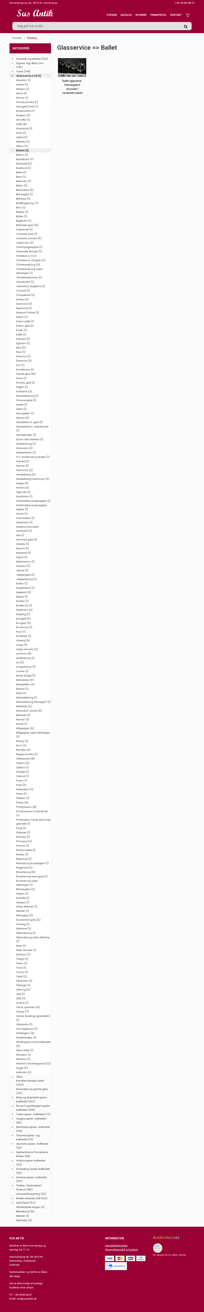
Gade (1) (21, 405)
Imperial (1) (23, 553)
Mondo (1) (22, 719)
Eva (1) (20, 365)
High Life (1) (23, 492)
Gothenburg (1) (26, 444)
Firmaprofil (158, 15)
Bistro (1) (21, 185)
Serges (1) (22, 902)
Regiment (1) (24, 868)
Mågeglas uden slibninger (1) (33, 735)
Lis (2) (20, 662)
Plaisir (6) (22, 802)
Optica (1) (22, 767)
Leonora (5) (23, 654)
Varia (19, 71)
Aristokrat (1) (24, 128)
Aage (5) (22, 1068)
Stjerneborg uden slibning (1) (33, 939)
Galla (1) (21, 409)
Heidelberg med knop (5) (32, 479)
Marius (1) (22, 689)
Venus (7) (22, 1012)
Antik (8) (21, 124)
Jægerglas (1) (25, 575)
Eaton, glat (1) (24, 326)
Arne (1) (21, 133)
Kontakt (176, 15)
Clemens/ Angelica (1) (30, 286)
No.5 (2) (21, 745)
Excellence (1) (25, 369)
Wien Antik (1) (24, 1050)
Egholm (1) (23, 343)
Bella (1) (21, 172)
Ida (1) (20, 535)
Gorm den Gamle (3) (29, 439)
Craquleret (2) (25, 295)
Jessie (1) (22, 570)
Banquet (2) (24, 164)
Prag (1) (21, 828)
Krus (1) (21, 632)
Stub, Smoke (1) (26, 950)
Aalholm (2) (23, 1072)
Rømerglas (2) (25, 889)
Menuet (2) (23, 715)
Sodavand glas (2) (28, 920)
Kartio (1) (21, 583)
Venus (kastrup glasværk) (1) (33, 1018)
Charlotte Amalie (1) (29, 251)
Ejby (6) (21, 347)
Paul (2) (21, 785)
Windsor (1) (23, 1055)
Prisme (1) (22, 846)
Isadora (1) (23, 566)
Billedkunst (23, 1211)
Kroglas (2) (23, 623)
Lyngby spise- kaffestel (31, 1119)
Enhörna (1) (23, 356)
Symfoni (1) (23, 954)
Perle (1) (21, 794)
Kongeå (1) (23, 619)
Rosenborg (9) (25, 872)
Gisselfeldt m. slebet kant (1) (32, 428)
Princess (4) (24, 841)
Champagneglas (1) (29, 247)
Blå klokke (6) (25, 190)
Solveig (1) (22, 924)
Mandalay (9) (25, 680)
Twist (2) (21, 976)
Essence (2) (24, 361)
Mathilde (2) (24, 706)
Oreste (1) (22, 772)
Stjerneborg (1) (25, 933)
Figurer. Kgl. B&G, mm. (30, 63)
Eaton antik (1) (25, 321)
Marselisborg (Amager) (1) (33, 702)
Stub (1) (21, 946)
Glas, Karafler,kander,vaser (30, 1079)
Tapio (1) (21, 963)
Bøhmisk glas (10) (27, 225)
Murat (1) (21, 724)
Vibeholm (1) (24, 1024)
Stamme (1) (23, 928)
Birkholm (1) (23, 181)
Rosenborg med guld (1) (32, 876)
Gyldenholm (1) (26, 452)
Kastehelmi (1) (25, 588)
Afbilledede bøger (28, 1207)
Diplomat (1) (24, 308)
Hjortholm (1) (24, 496)
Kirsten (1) (22, 601)
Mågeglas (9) (25, 728)
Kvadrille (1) (23, 636)
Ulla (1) (20, 994)
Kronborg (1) (24, 627)
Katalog (126, 15)
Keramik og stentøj (28, 59)
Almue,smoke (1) (27, 102)
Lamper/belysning (28, 1194)
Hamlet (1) (22, 461)
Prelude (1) (23, 832)
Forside (112, 15)
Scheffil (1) (22, 898)
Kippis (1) (22, 597)
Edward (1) (23, 339)
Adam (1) (22, 84)
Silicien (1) (22, 911)
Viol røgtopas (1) (26, 1029)
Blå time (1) (23, 199)
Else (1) (20, 352)
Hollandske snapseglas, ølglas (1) (31, 507)
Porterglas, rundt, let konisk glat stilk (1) (33, 822)
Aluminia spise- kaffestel (32, 1144)
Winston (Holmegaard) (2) (33, 1063)
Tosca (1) (22, 972)
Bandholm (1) (24, 159)
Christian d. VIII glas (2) (30, 260)
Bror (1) (20, 207)
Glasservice (24, 76)
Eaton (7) (22, 317)
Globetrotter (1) (26, 435)
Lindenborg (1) (25, 658)
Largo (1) (21, 645)
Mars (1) (21, 693)
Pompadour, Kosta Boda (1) (32, 813)
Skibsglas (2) (24, 915)
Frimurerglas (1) (26, 400)
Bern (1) (21, 177)
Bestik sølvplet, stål (28, 1198)
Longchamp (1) (25, 667)
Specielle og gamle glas (32, 1089)
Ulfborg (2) (23, 990)
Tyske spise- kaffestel (30, 1114)
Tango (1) (22, 959)
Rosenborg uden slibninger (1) (27, 883)
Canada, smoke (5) (29, 238)
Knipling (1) (23, 614)
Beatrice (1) (23, 168)
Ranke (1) (22, 854)
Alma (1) (21, 93)
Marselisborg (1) (26, 697)
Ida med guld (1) (26, 539)
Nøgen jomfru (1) (27, 754)
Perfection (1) (24, 789)
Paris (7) (21, 780)
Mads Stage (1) (25, 675)
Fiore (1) (21, 378)
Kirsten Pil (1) (24, 605)
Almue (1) (22, 98)
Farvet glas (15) (26, 374)
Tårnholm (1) (24, 981)
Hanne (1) (22, 466)
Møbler (20, 1216)
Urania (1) (22, 1003)
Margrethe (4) (25, 684)
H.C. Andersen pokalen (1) (33, 457)
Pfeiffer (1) (22, 798)
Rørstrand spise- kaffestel (33, 1127)
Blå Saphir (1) (24, 194)
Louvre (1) (22, 671)
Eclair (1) (21, 330)
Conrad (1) (23, 291)
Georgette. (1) (25, 413)
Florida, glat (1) (25, 383)
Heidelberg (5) (25, 474)
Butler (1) (21, 216)
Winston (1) (23, 1059)
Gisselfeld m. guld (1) (29, 422)
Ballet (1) (22, 150)
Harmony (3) (24, 470)
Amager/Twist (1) (27, 106)
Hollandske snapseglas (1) (33, 501)
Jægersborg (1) (26, 579)
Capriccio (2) (24, 243)
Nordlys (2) (23, 750)
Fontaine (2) (24, 391)
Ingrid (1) (21, 557)
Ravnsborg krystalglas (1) (32, 863)
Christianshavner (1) (29, 277)
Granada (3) (24, 448)
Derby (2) (22, 299)
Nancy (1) (22, 741)
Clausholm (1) (25, 282)
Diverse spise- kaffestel (31, 1177)
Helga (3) (22, 483)
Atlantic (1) (22, 142)
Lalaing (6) (23, 640)
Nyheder (141, 15)
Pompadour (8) (26, 807)
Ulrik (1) (20, 998)
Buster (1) (22, 212)
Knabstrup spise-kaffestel (33, 1169)
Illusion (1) (22, 548)
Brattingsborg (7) (27, 203)
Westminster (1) (26, 1037)
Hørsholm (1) (24, 522)
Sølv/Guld (22, 1203)
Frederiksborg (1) (27, 396)
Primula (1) (23, 837)
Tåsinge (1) (23, 985)
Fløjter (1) (22, 387)
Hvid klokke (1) (25, 518)
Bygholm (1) (23, 221)
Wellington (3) (25, 1033)
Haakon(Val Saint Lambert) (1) (27, 529)
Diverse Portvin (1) (27, 312)
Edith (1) (21, 334)
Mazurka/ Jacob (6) (29, 711)
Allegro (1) (22, 89)
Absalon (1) (23, 80)
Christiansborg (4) (28, 265)
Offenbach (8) (25, 759)
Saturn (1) (22, 893)
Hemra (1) (22, 488)
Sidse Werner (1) (26, 906)
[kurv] (187, 15)
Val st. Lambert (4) (28, 1007)
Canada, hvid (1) (26, 234)
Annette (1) (23, 120)
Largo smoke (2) (27, 649)
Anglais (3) (23, 115)
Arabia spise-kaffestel (30, 1160)
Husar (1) (21, 514)
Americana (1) (25, 111)
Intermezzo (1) (25, 561)
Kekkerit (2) (23, 592)
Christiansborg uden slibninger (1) (29, 271)
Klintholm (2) (24, 610)
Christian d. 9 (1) (26, 256)
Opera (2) (22, 763)
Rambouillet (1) (25, 850)
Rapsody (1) (23, 859)
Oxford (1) (22, 776)
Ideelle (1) (22, 544)
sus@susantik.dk (27, 1298)
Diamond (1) (24, 304)
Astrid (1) (21, 137)
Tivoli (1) (21, 968)
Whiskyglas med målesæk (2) (33, 1044)
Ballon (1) (22, 155)
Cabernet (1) (24, 229)
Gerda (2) (22, 418)
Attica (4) (22, 146)
